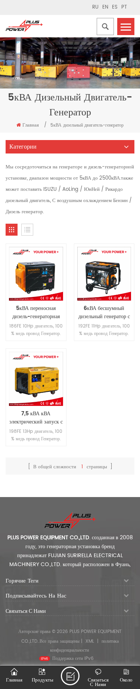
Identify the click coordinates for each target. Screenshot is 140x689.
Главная (30, 125)
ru (95, 7)
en (105, 7)
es (115, 7)
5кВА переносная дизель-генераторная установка (36, 312)
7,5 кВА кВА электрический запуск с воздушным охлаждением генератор (36, 418)
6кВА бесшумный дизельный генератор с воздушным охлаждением (104, 312)
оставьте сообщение (70, 676)
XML (89, 641)
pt (124, 7)
